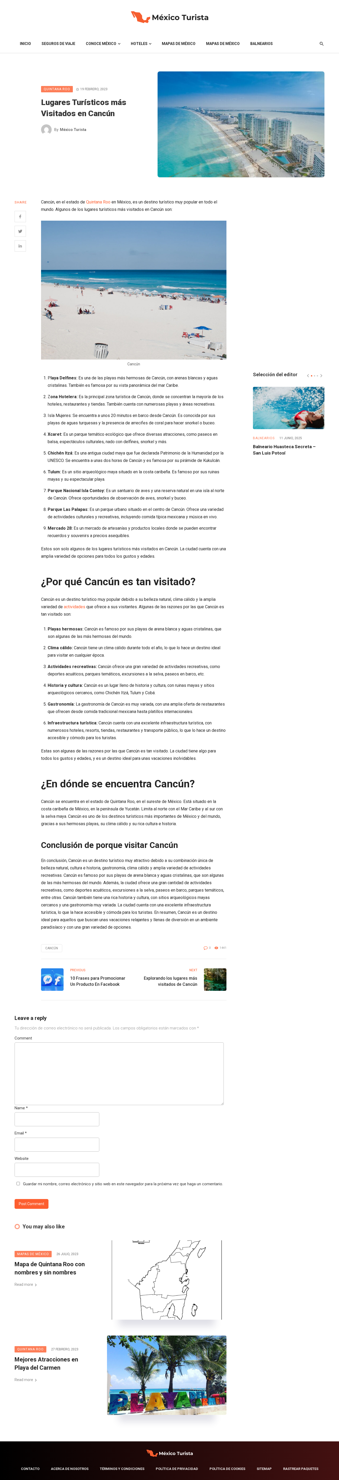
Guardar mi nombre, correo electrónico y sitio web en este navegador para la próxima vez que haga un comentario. (123, 1184)
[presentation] (308, 376)
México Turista (73, 130)
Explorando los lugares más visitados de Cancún (170, 981)
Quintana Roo (57, 89)
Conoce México (101, 44)
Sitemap (264, 1469)
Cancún (51, 948)
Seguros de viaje (58, 44)
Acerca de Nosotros (69, 1469)
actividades (74, 606)
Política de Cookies (227, 1469)
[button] (311, 375)
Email (21, 1133)
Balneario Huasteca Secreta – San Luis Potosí (284, 450)
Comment (23, 1038)
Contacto (30, 1469)
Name (21, 1108)
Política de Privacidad (177, 1469)
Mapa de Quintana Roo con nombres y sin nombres (50, 1268)
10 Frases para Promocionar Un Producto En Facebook (97, 981)
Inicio (25, 44)
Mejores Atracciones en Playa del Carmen (46, 1363)
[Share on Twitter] (20, 231)
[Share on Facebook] (20, 216)
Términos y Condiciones (122, 1469)
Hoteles (139, 44)
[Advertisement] (288, 277)
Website (22, 1158)
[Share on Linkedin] (20, 246)
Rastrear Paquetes (300, 1469)
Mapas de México (178, 44)
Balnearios (261, 44)
